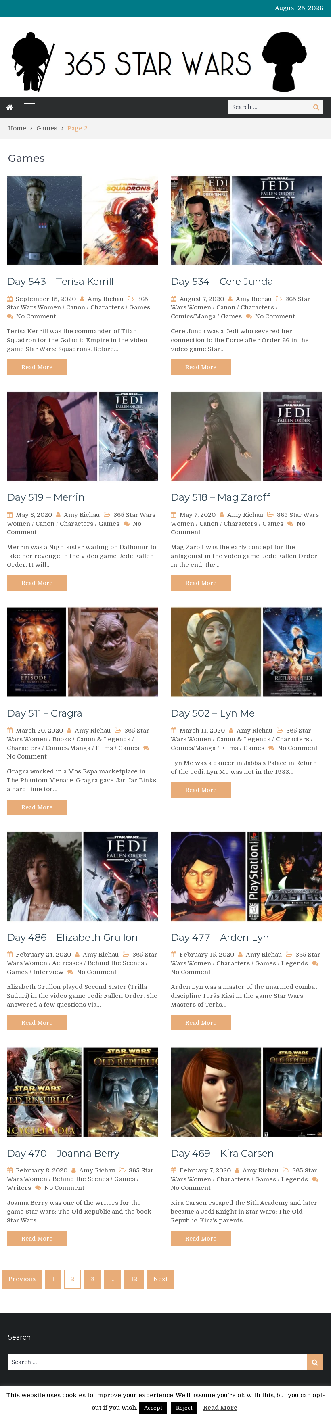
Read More (36, 367)
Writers (19, 1187)
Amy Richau (106, 299)
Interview (48, 972)
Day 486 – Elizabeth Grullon (72, 937)
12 (134, 1279)
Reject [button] (184, 1408)
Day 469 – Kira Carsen (222, 1153)
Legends (294, 963)
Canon (75, 307)
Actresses (67, 963)
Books (61, 739)
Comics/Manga (193, 316)
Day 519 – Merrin (46, 497)
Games (139, 307)
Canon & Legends (103, 739)
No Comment (36, 316)
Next (160, 1279)
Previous (22, 1279)
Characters (107, 307)
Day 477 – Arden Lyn (220, 937)
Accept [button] (153, 1408)
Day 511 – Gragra (44, 713)
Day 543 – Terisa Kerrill (60, 281)
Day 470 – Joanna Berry (63, 1153)
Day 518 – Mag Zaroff (220, 497)
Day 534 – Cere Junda (222, 281)
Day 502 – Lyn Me (213, 713)
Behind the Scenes (116, 963)
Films (104, 748)
